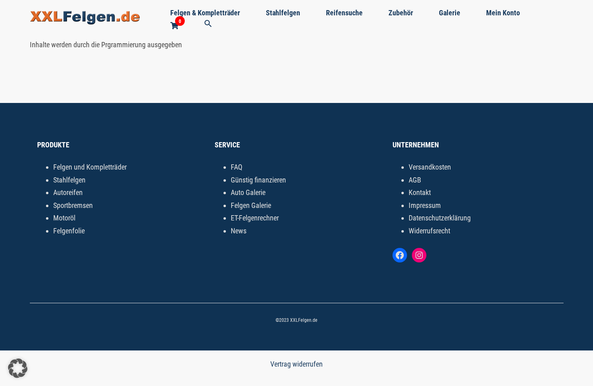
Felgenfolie (69, 231)
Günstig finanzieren (258, 180)
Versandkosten (430, 167)
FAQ (236, 167)
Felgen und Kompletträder (90, 167)
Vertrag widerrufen (296, 364)
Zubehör (400, 12)
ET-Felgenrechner (255, 218)
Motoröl (64, 218)
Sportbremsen (73, 205)
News (238, 231)
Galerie (449, 12)
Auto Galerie (248, 192)
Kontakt (420, 192)
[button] (208, 24)
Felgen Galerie (251, 205)
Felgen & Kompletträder (205, 12)
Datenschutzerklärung (440, 218)
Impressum (425, 205)
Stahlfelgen (283, 12)
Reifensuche (344, 12)
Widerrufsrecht (429, 231)
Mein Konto (503, 12)
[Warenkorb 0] (174, 25)
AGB (415, 180)
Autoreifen (68, 192)
